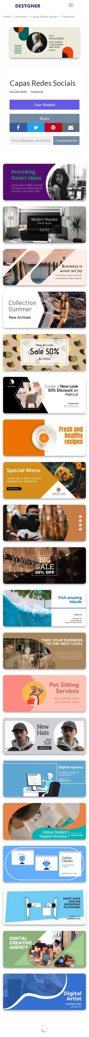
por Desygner (18, 91)
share (44, 118)
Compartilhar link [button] (66, 140)
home (7, 16)
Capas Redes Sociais (44, 16)
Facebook (68, 16)
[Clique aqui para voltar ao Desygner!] (27, 9)
